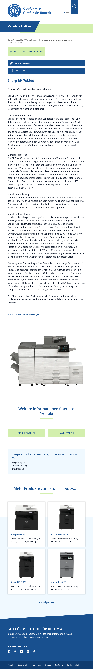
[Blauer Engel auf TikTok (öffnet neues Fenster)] (34, 651)
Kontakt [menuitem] (11, 665)
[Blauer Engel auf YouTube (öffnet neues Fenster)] (21, 651)
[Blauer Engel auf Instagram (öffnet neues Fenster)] (15, 651)
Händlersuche (66, 433)
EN (67, 12)
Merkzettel (20, 70)
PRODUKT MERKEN (22, 63)
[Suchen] (74, 6)
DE (64, 12)
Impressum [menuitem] (36, 665)
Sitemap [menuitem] (48, 665)
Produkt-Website (26, 433)
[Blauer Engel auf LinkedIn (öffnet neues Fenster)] (9, 651)
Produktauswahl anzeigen (28, 51)
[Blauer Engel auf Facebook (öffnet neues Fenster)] (28, 651)
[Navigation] (82, 6)
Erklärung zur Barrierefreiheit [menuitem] (67, 665)
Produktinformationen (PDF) (21, 314)
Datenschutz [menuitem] (23, 665)
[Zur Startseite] (35, 11)
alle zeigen (44, 602)
